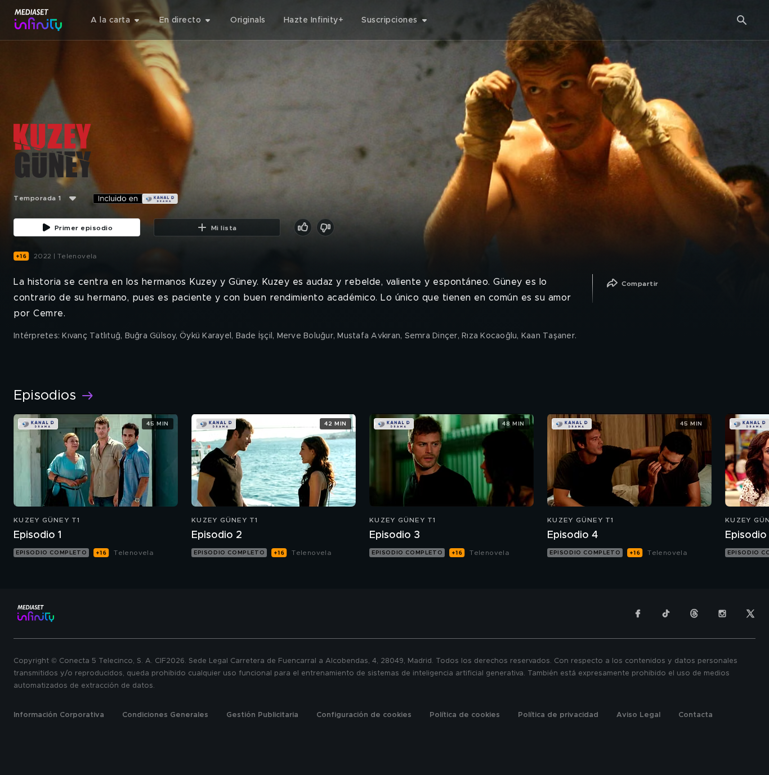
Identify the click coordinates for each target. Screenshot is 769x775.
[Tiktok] (666, 613)
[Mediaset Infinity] (39, 20)
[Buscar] (742, 20)
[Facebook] (638, 613)
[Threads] (694, 613)
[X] (750, 613)
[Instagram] (722, 613)
